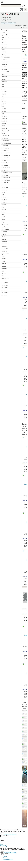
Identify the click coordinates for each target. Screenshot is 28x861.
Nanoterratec (5, 182)
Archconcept (5, 278)
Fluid (3, 86)
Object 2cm (5, 197)
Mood (3, 133)
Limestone (4, 118)
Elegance (4, 64)
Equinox (4, 74)
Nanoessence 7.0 (6, 153)
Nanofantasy (5, 162)
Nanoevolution (6, 155)
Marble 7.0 (4, 121)
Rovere (4, 234)
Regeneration (5, 229)
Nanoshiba (5, 175)
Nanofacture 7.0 (6, 160)
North (3, 192)
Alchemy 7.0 (5, 37)
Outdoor (4, 209)
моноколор (4, 295)
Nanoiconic (5, 170)
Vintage (4, 263)
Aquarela (4, 44)
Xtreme (4, 273)
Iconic (3, 96)
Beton (3, 49)
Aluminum (4, 39)
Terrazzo (4, 261)
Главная (24, 30)
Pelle (3, 214)
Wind (3, 271)
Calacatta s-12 (6, 57)
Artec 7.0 (4, 47)
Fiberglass (4, 81)
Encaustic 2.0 (5, 71)
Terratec (4, 258)
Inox (3, 99)
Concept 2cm (5, 62)
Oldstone (4, 202)
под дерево (4, 292)
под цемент (4, 290)
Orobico (4, 204)
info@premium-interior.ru (8, 23)
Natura (3, 185)
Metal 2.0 (4, 128)
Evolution (4, 76)
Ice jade (4, 94)
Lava (3, 113)
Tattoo (3, 256)
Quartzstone (5, 226)
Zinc (3, 276)
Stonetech (4, 246)
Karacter (4, 111)
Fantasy (4, 79)
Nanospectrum (6, 180)
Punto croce (5, 224)
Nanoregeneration (7, 172)
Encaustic (4, 69)
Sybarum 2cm (5, 251)
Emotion (4, 67)
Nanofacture (5, 158)
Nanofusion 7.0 (6, 167)
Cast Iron (4, 59)
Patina (3, 212)
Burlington (4, 54)
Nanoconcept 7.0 (6, 143)
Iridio (3, 106)
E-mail (23, 103)
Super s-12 (5, 249)
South (3, 236)
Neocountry (5, 187)
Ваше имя (24, 99)
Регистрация (3, 845)
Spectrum (4, 239)
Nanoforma (5, 165)
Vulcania (4, 266)
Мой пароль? (3, 846)
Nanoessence (5, 150)
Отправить (24, 123)
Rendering (4, 231)
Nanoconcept (5, 140)
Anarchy (4, 42)
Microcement (5, 131)
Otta (3, 207)
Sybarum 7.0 (5, 254)
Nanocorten (5, 145)
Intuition (4, 103)
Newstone (4, 190)
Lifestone (4, 116)
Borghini (4, 52)
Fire (3, 84)
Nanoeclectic (5, 148)
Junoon (4, 108)
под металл (4, 285)
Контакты (24, 27)
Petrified (4, 217)
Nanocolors (5, 138)
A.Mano (4, 32)
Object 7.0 (4, 199)
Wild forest (4, 268)
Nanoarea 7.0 (5, 135)
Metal (3, 126)
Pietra (3, 219)
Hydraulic (4, 91)
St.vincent (4, 241)
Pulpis (3, 222)
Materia (4, 123)
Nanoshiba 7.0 (6, 177)
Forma (3, 89)
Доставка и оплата (21, 26)
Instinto (4, 101)
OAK (3, 194)
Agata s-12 (5, 35)
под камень (4, 287)
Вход (1, 844)
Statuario (4, 244)
